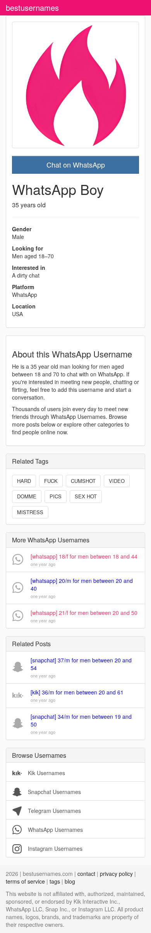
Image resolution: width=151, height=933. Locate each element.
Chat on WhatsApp (75, 164)
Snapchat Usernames (53, 792)
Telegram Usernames (53, 810)
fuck (51, 480)
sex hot (86, 496)
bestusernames (32, 7)
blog (70, 881)
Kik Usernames (45, 773)
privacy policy (116, 873)
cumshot (83, 480)
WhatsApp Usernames (54, 829)
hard (24, 480)
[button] (75, 560)
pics (56, 496)
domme (26, 496)
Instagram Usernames (54, 848)
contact (86, 873)
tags (55, 881)
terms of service (25, 881)
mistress (30, 512)
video (117, 480)
